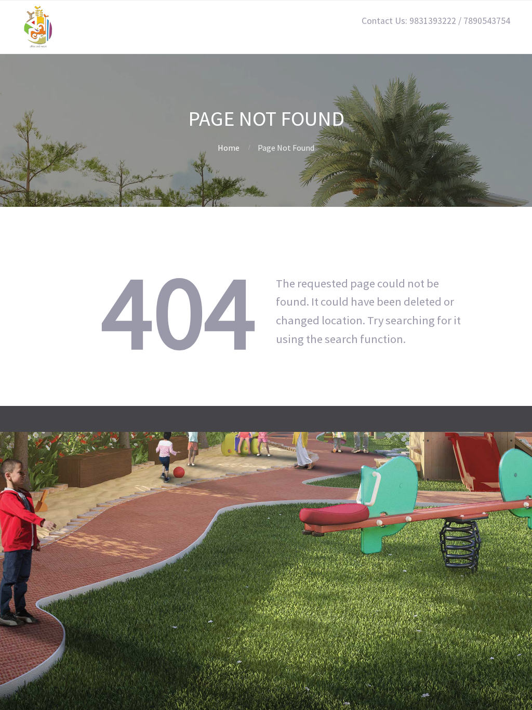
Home (229, 147)
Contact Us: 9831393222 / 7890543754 (436, 21)
